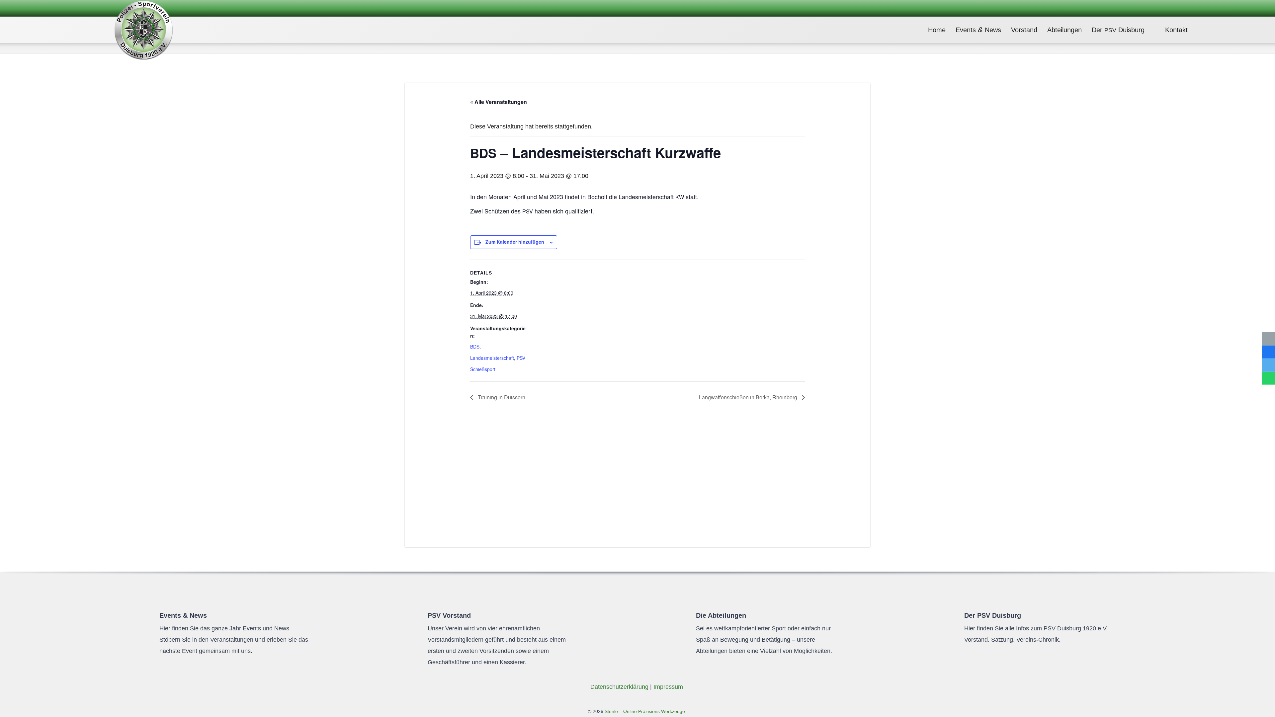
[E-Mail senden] (1268, 339)
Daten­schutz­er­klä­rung (619, 686)
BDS (474, 346)
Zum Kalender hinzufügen (514, 241)
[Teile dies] (1268, 351)
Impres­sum (668, 686)
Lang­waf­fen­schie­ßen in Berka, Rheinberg (749, 397)
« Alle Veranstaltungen (498, 102)
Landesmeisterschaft (492, 358)
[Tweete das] (1268, 365)
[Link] (143, 30)
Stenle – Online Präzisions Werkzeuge (644, 711)
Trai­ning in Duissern (500, 397)
